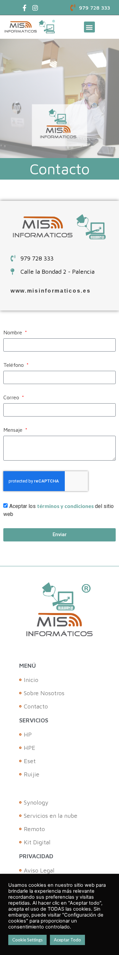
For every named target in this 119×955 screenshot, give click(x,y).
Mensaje (13, 430)
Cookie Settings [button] (27, 939)
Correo (12, 397)
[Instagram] (35, 8)
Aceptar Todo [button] (67, 939)
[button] (89, 27)
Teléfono (14, 365)
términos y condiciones (66, 506)
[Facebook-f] (24, 8)
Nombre (13, 332)
